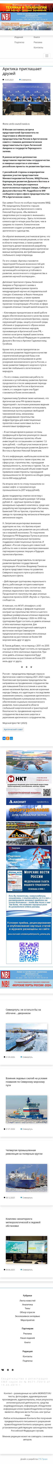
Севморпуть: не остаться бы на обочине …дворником (23, 1011)
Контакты (38, 47)
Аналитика (27, 1304)
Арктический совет (13, 729)
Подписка (19, 42)
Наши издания (27, 1338)
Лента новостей (27, 1300)
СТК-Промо (42, 1459)
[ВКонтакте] (4, 738)
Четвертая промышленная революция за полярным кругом (24, 1152)
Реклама (38, 42)
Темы (27, 1308)
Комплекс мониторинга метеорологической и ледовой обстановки (23, 1222)
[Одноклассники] (7, 738)
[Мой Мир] (11, 738)
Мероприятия (27, 1320)
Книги (37, 37)
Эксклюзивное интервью (27, 1316)
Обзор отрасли (27, 1312)
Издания (18, 37)
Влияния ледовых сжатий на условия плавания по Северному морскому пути (26, 1082)
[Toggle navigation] (46, 55)
